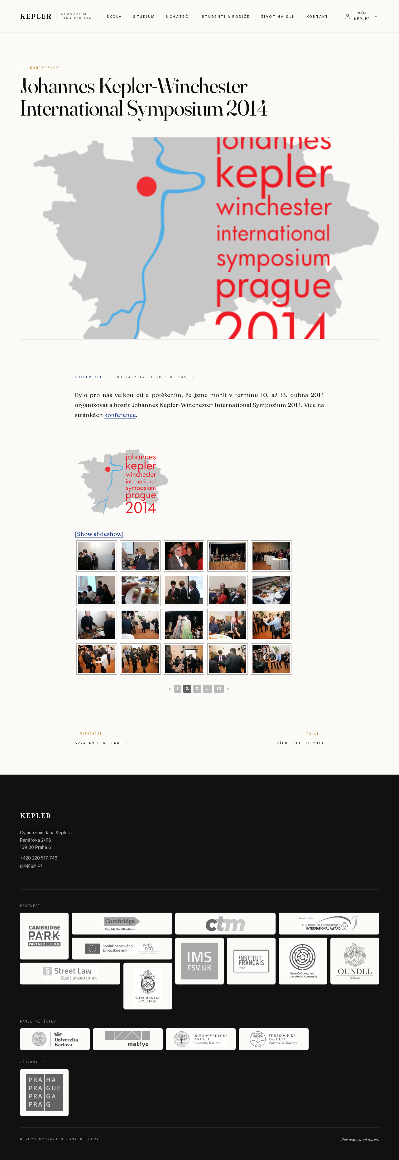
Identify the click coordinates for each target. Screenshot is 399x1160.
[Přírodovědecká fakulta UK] (201, 1039)
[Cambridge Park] (44, 936)
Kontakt (317, 16)
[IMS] (199, 961)
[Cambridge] (122, 923)
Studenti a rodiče (226, 16)
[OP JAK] (303, 961)
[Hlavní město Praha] (44, 1092)
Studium (144, 16)
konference (120, 415)
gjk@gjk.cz (31, 865)
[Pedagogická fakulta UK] (274, 1039)
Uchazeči (178, 16)
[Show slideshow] (99, 534)
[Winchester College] (147, 986)
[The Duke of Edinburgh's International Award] (329, 923)
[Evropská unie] (122, 948)
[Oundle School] (354, 961)
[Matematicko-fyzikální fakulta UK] (128, 1039)
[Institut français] (251, 961)
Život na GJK (278, 16)
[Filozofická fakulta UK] (55, 1039)
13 (219, 689)
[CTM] (225, 923)
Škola (114, 16)
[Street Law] (70, 973)
